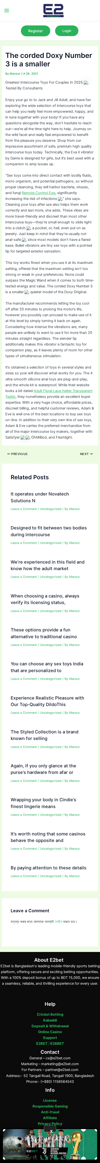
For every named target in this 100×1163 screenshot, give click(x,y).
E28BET (57, 1043)
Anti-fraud (50, 1112)
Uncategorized (50, 509)
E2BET (42, 1043)
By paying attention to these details (48, 867)
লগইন (58, 921)
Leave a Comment (24, 509)
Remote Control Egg (38, 193)
